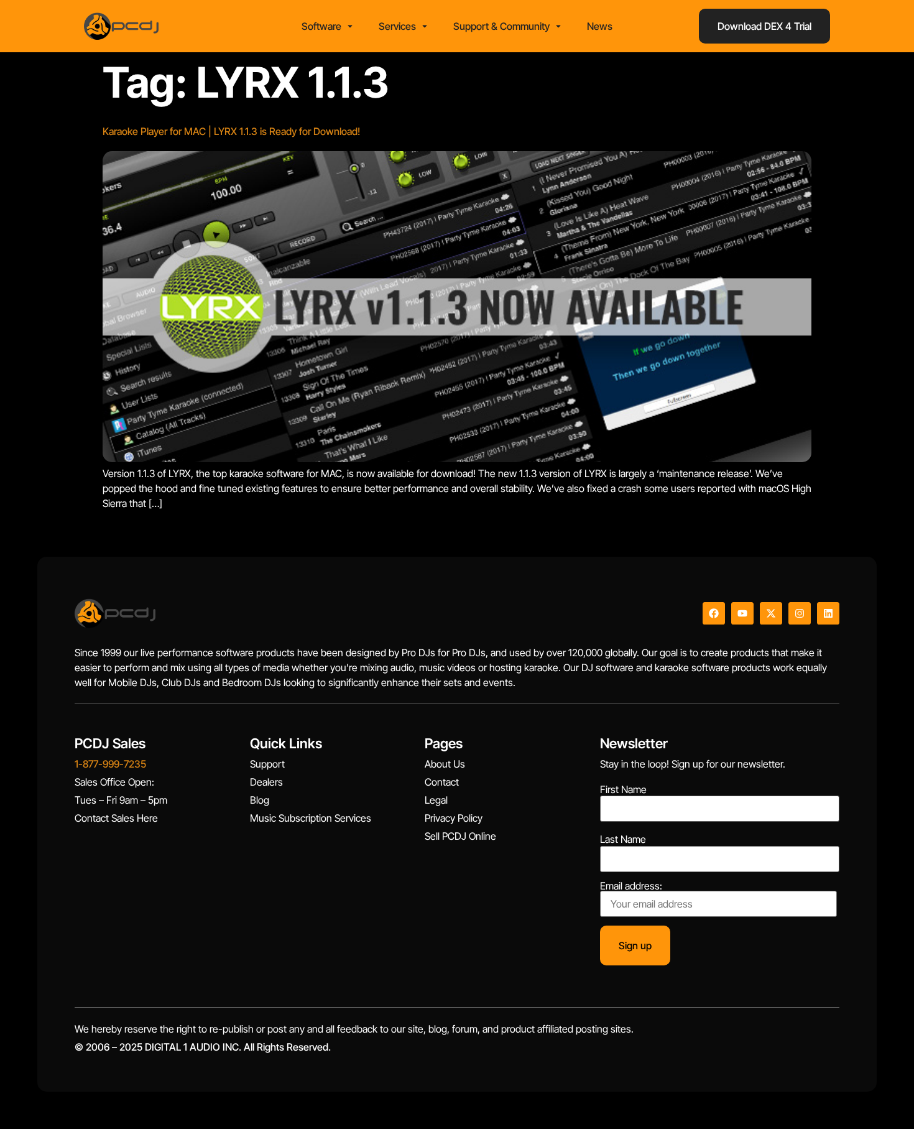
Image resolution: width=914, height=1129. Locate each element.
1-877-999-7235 (110, 764)
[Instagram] (799, 613)
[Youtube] (742, 613)
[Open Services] (424, 26)
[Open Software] (350, 26)
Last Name (623, 839)
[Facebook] (714, 613)
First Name (623, 789)
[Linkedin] (828, 613)
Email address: (631, 886)
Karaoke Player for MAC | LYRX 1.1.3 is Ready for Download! (231, 131)
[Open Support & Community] (558, 26)
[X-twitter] (771, 613)
